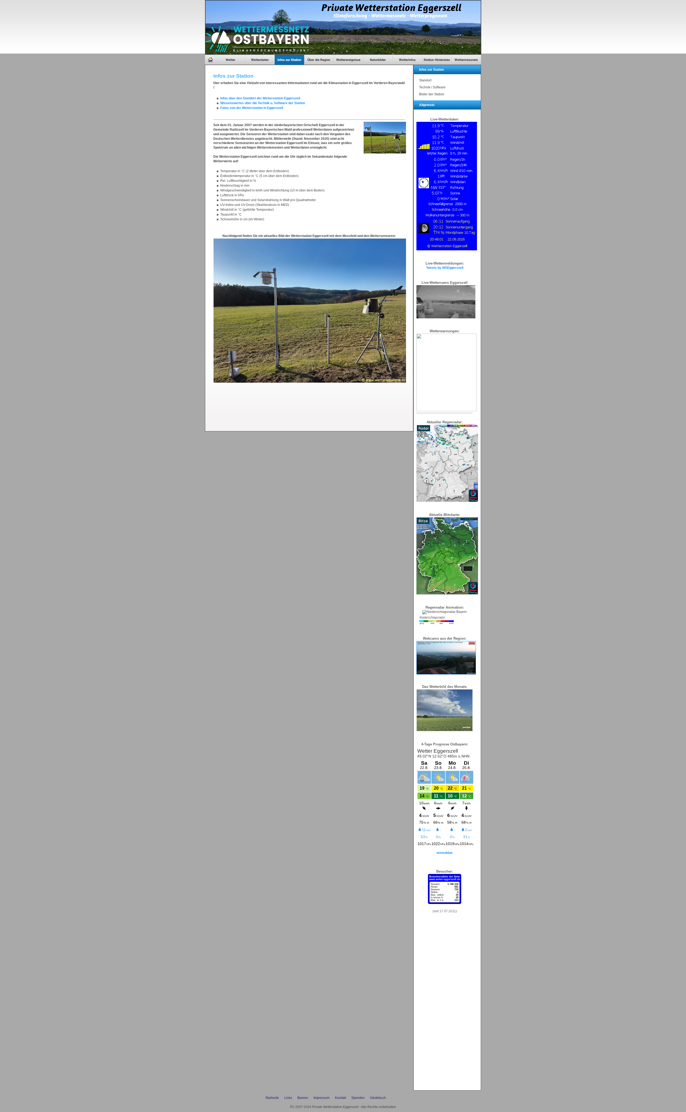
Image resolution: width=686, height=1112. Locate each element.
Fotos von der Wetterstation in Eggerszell (251, 108)
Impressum (322, 1098)
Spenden (358, 1098)
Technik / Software (432, 87)
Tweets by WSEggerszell (444, 268)
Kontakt (340, 1098)
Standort (425, 80)
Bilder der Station (431, 94)
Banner (302, 1098)
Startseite (272, 1098)
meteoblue (445, 853)
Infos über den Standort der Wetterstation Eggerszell (260, 98)
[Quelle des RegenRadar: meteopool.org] (447, 501)
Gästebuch (378, 1098)
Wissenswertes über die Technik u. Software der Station (262, 103)
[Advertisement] (310, 405)
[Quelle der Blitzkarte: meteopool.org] (447, 593)
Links (288, 1098)
